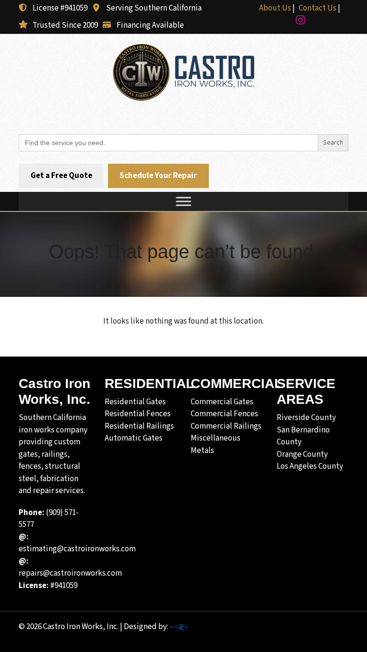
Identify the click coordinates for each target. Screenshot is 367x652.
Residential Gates (135, 402)
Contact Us (317, 8)
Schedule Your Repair (158, 176)
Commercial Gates (222, 402)
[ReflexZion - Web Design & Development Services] (179, 626)
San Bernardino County (303, 436)
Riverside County (306, 417)
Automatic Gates (133, 438)
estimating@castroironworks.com (77, 543)
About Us (275, 8)
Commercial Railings (226, 426)
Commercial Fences (224, 414)
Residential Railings (139, 426)
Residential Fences (138, 414)
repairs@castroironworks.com (70, 567)
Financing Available (150, 25)
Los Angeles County (310, 466)
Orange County (302, 454)
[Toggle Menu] (183, 201)
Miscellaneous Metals (215, 444)
